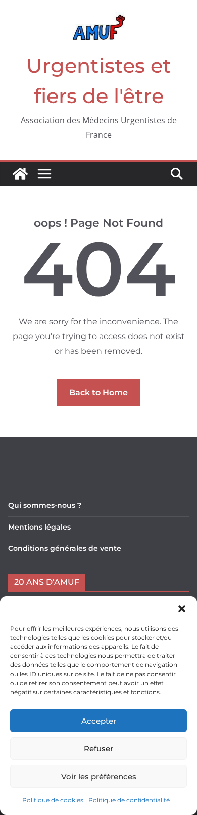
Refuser (98, 748)
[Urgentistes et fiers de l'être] (20, 174)
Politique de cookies (52, 800)
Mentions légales (39, 527)
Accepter (98, 721)
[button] (182, 609)
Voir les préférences (98, 776)
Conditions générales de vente (64, 548)
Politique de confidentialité (129, 800)
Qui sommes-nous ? (44, 505)
